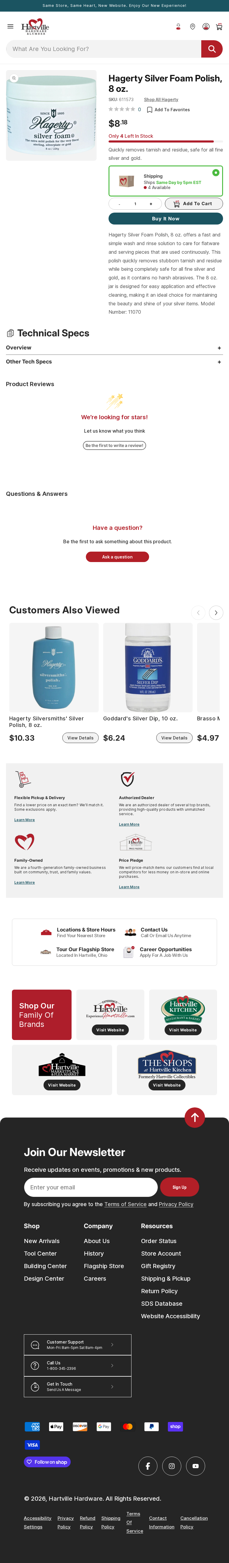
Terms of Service (125, 1204)
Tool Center (40, 1253)
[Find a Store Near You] (192, 26)
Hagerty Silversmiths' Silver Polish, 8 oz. (46, 721)
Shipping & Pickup (166, 1278)
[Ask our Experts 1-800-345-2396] (178, 26)
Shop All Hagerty (161, 99)
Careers (95, 1278)
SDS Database (161, 1303)
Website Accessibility (170, 1316)
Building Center (45, 1266)
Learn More (24, 820)
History (94, 1253)
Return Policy (159, 1291)
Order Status (159, 1241)
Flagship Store (104, 1266)
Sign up (180, 1187)
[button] (10, 26)
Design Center (44, 1278)
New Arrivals (42, 1241)
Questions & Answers (37, 493)
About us (97, 1241)
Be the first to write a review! (114, 445)
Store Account (161, 1253)
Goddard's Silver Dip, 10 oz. (140, 718)
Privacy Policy (176, 1204)
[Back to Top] (195, 1117)
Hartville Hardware (76, 1498)
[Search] (212, 49)
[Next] (216, 613)
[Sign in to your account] (206, 26)
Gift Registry (158, 1266)
